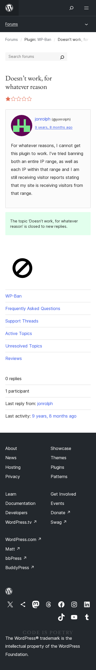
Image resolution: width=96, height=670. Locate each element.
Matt (12, 549)
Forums (11, 24)
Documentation (20, 503)
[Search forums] (62, 56)
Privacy (12, 476)
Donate (61, 512)
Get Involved (63, 494)
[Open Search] (71, 8)
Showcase (61, 448)
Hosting (13, 467)
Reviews (13, 358)
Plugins (57, 467)
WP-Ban (44, 39)
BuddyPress (19, 567)
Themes (58, 457)
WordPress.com (23, 539)
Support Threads (21, 321)
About (11, 448)
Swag (59, 522)
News (11, 457)
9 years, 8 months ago (54, 127)
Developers (16, 512)
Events (57, 503)
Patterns (59, 476)
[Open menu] (87, 8)
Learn (10, 494)
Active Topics (18, 333)
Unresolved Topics (23, 346)
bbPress (16, 558)
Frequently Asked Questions (32, 308)
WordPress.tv (21, 522)
